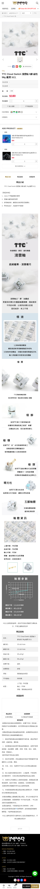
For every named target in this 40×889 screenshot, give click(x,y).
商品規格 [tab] (20, 177)
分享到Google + (16, 66)
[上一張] (3, 59)
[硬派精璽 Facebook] (21, 880)
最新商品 (5, 8)
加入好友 (35, 873)
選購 (5, 132)
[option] (20, 37)
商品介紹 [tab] (8, 177)
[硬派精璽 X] (15, 880)
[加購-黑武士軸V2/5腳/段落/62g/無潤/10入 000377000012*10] (6, 156)
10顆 (11, 91)
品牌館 (13, 8)
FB (16, 809)
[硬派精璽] (20, 3)
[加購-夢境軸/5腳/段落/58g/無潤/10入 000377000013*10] (6, 139)
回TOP (20, 829)
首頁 (5, 13)
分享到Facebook (13, 66)
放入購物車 (26, 886)
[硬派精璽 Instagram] (18, 880)
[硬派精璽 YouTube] (25, 880)
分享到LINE (20, 66)
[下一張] (36, 59)
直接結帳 (35, 886)
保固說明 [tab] (32, 177)
